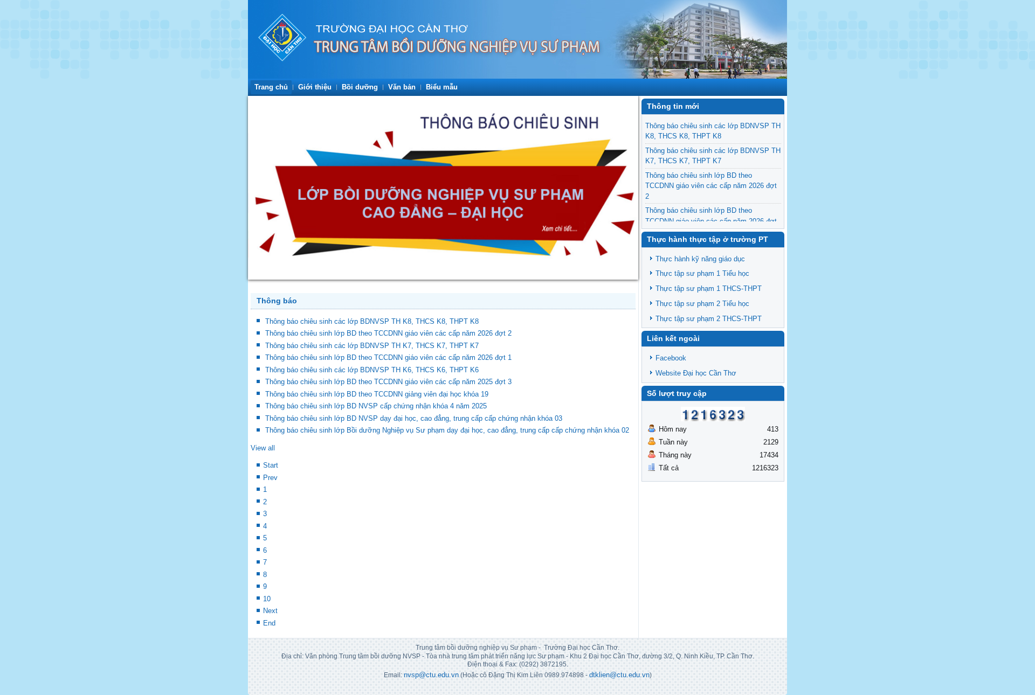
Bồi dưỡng (360, 87)
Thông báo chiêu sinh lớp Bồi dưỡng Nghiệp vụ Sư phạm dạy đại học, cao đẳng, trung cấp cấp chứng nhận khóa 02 (447, 430)
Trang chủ (271, 87)
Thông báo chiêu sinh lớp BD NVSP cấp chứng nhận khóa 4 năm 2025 (376, 406)
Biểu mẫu (442, 87)
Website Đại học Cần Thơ (696, 373)
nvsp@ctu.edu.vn (431, 675)
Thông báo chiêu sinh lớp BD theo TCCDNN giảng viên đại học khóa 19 (376, 394)
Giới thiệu (315, 87)
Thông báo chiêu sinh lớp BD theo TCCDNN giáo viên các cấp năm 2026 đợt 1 (388, 357)
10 (267, 599)
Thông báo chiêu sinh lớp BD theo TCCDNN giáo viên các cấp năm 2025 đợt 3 (388, 382)
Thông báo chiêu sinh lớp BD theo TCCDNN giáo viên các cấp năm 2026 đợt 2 (388, 333)
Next (270, 611)
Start (270, 465)
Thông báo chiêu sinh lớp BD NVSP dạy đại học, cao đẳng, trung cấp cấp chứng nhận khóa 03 (413, 418)
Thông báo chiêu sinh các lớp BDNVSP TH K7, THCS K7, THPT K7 (372, 346)
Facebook (671, 358)
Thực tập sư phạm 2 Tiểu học (702, 304)
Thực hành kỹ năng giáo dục (700, 259)
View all (263, 448)
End (269, 623)
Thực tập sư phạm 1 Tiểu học (702, 273)
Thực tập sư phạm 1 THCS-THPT (709, 288)
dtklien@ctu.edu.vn (619, 675)
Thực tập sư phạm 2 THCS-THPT (709, 319)
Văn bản (402, 87)
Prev (270, 478)
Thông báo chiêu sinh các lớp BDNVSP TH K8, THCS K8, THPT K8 (372, 321)
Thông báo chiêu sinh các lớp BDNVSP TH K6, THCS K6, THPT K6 (372, 370)
